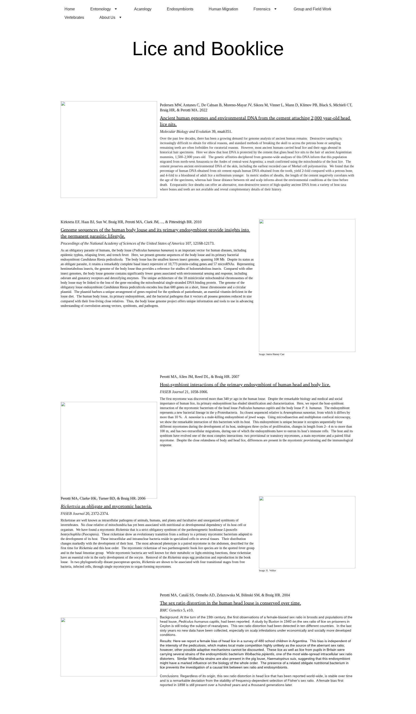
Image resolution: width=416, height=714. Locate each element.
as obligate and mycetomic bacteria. (116, 506)
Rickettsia (70, 506)
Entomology (100, 9)
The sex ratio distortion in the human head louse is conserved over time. (230, 603)
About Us (107, 17)
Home (70, 9)
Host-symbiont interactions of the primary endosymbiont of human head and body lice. (245, 384)
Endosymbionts (180, 9)
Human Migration (223, 9)
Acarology (142, 9)
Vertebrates (74, 17)
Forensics (262, 9)
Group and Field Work (312, 9)
